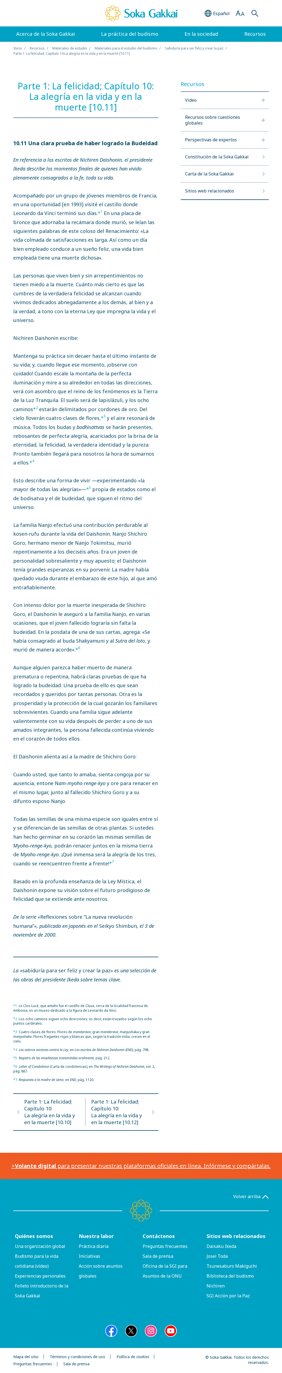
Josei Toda (217, 1256)
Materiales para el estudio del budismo (126, 48)
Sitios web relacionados (236, 1236)
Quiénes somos (34, 1236)
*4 (15, 1049)
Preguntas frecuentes (165, 1246)
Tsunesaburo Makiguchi (232, 1266)
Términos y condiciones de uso (77, 1357)
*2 (15, 1019)
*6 (15, 1066)
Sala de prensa (158, 1256)
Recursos (37, 48)
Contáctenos (159, 1236)
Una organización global (40, 1246)
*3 (15, 1032)
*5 (15, 1058)
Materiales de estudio (69, 48)
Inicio (17, 48)
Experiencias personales (40, 1276)
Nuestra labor (96, 1236)
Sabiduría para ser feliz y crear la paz (194, 48)
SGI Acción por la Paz (228, 1296)
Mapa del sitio (26, 1357)
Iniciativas (89, 1256)
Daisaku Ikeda (221, 1246)
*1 (15, 1005)
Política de (132, 1357)
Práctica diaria (94, 1246)
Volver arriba (247, 1196)
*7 (15, 1079)
